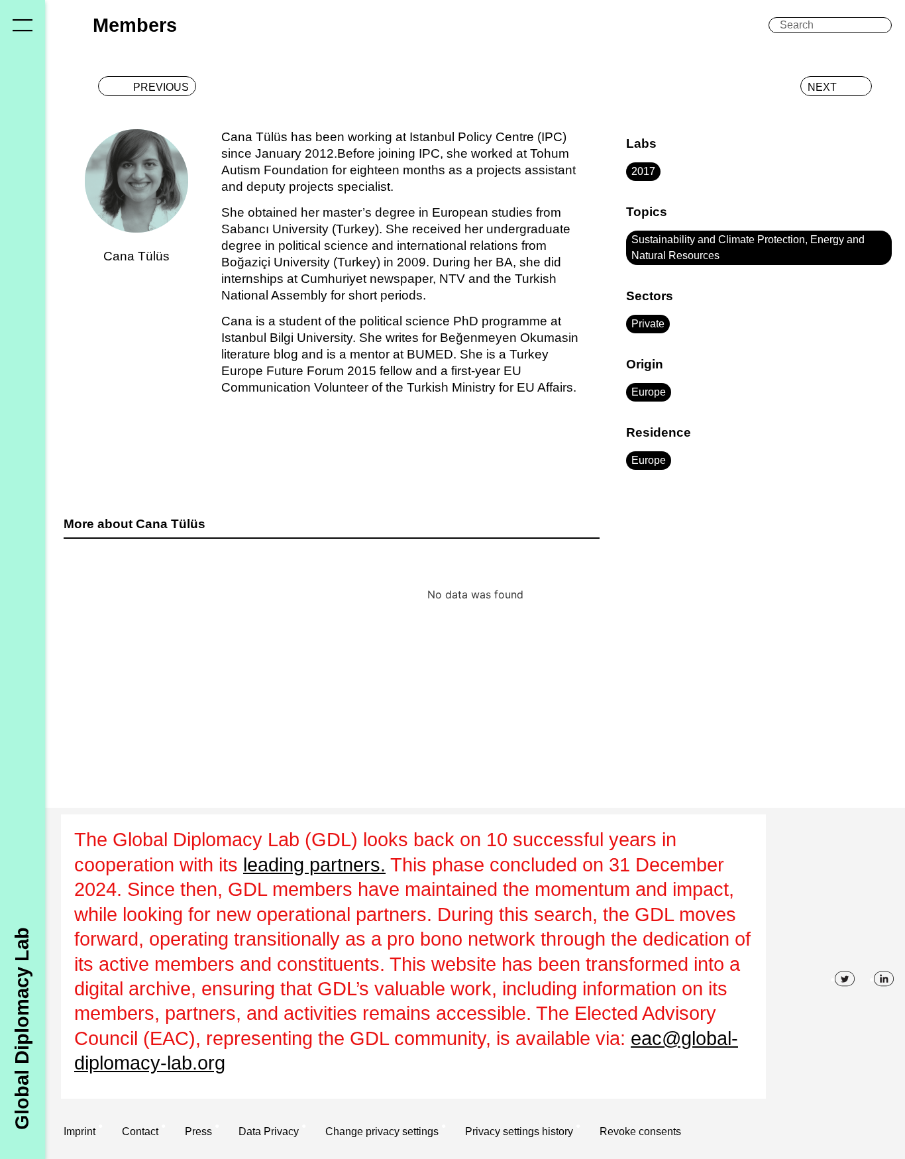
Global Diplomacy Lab (21, 1027)
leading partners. (314, 864)
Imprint (79, 1131)
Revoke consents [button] (640, 1131)
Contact (140, 1131)
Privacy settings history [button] (519, 1131)
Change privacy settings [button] (382, 1131)
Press (198, 1131)
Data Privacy (269, 1131)
